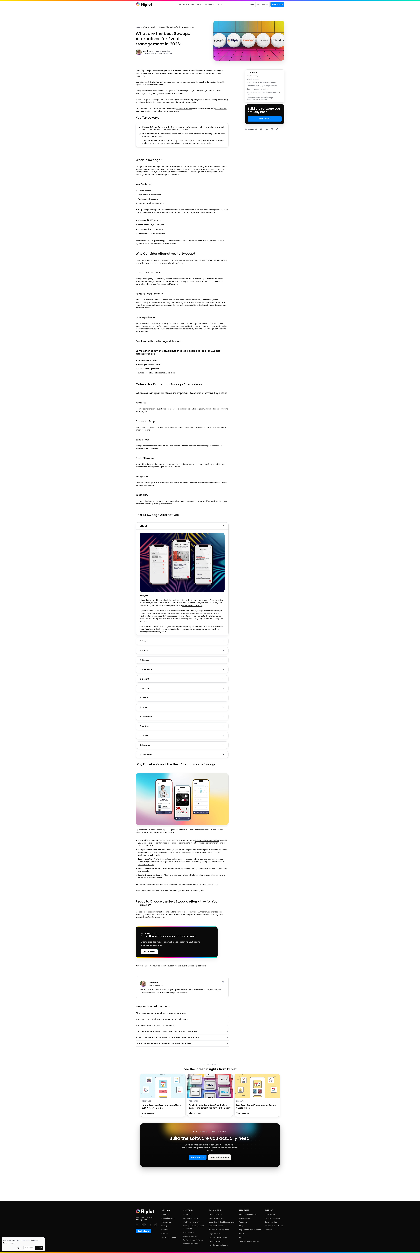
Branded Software (190, 1244)
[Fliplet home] (144, 4)
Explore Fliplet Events (197, 966)
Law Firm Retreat (216, 1226)
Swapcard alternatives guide (199, 143)
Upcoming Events (168, 1218)
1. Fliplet (143, 526)
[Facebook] (150, 1224)
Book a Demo (277, 4)
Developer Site (271, 1222)
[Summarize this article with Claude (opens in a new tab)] (266, 129)
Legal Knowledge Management (221, 1222)
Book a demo (149, 951)
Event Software (215, 1214)
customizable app (214, 610)
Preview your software (274, 1226)
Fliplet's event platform (192, 605)
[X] (137, 1224)
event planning (219, 329)
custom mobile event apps (207, 840)
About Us (165, 1214)
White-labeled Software (193, 1240)
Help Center (270, 1214)
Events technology (191, 1218)
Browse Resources (219, 1157)
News (241, 1233)
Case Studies (244, 1218)
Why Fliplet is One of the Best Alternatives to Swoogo (263, 93)
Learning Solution (190, 1236)
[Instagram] (155, 1224)
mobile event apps (146, 864)
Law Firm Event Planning (218, 1245)
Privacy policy (9, 1243)
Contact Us (166, 1222)
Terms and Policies (169, 1237)
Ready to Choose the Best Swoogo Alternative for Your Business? (260, 99)
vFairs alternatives (184, 108)
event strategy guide (195, 890)
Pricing (219, 4)
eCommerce (188, 1232)
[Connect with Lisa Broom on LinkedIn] (223, 982)
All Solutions (188, 1214)
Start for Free (262, 4)
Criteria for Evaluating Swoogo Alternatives (263, 86)
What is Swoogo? (253, 79)
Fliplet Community (272, 1218)
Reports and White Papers (250, 1229)
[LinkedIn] (142, 1224)
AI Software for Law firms (219, 1229)
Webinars (243, 1222)
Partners (164, 1229)
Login (251, 4)
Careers (164, 1233)
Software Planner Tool (248, 1214)
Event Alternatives (216, 1218)
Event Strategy (215, 1241)
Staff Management (191, 1222)
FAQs (241, 1237)
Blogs (138, 27)
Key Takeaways (253, 76)
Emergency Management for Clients (193, 1227)
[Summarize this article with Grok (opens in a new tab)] (277, 129)
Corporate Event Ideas (218, 1237)
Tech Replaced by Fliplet (249, 1241)
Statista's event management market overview (170, 82)
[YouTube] (146, 1224)
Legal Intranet (214, 1233)
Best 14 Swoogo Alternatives (257, 89)
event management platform (170, 102)
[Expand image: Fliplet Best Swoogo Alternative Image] (182, 799)
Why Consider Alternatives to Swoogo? (261, 83)
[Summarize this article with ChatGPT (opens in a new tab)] (261, 129)
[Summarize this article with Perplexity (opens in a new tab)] (271, 129)
